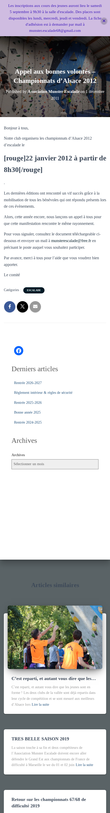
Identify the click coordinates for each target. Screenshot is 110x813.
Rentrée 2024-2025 (28, 422)
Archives (18, 455)
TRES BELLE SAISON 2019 (40, 738)
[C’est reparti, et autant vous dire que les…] (55, 637)
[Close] (104, 20)
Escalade (34, 290)
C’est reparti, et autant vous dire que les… (54, 678)
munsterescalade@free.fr (71, 240)
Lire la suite (40, 704)
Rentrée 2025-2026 (28, 403)
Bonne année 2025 (27, 412)
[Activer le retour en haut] (99, 802)
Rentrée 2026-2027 (28, 383)
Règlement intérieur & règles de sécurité (43, 393)
